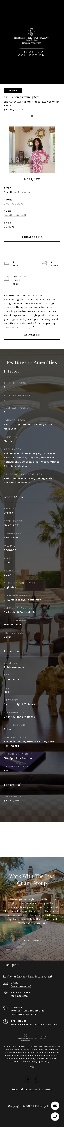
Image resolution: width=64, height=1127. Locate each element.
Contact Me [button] (32, 335)
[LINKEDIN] (36, 1079)
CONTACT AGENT (32, 237)
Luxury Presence (40, 1089)
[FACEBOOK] (28, 1079)
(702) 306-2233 (13, 203)
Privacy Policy (45, 1106)
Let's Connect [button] (32, 940)
